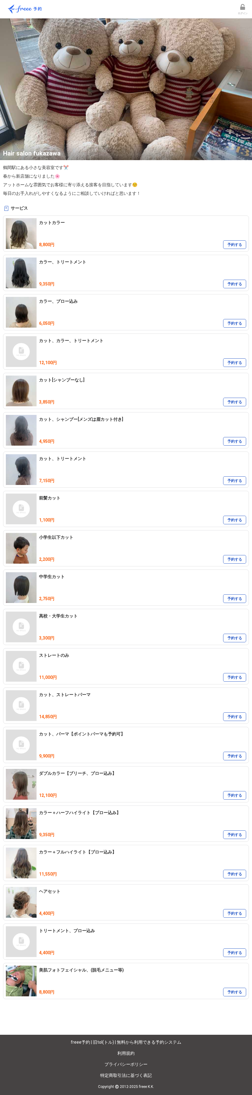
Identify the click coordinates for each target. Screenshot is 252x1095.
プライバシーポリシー (126, 1064)
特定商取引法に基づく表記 (126, 1075)
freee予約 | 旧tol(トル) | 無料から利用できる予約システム (126, 1042)
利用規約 (126, 1053)
